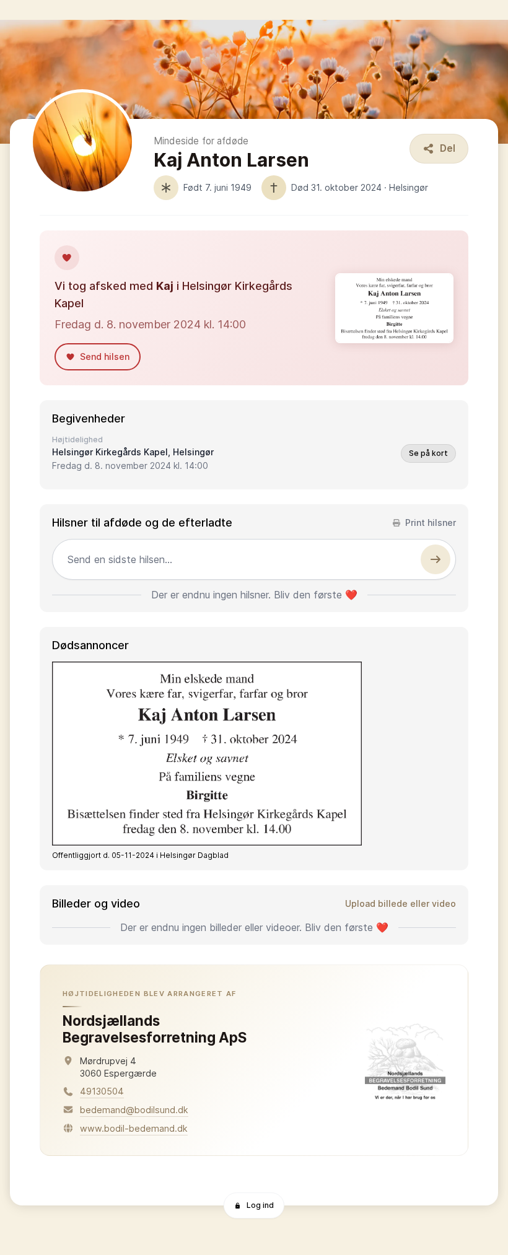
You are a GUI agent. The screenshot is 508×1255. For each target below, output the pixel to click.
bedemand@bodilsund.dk (134, 1109)
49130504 (102, 1091)
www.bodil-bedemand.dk (134, 1128)
